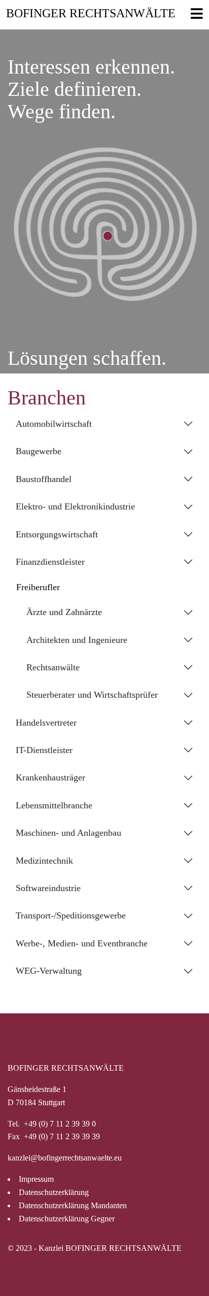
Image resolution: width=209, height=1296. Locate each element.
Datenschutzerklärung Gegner (67, 1218)
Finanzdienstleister (50, 562)
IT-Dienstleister (44, 750)
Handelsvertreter (46, 723)
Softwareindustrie (48, 888)
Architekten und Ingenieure (76, 640)
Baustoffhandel (44, 479)
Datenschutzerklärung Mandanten (73, 1205)
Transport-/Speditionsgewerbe (71, 915)
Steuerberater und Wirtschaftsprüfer (92, 695)
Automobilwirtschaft (54, 424)
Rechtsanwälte (53, 667)
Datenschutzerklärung (54, 1192)
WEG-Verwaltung (49, 971)
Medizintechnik (44, 861)
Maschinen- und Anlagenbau (68, 833)
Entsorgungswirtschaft (57, 534)
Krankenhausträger (50, 777)
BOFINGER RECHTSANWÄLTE (91, 13)
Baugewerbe (38, 451)
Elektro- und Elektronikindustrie (75, 506)
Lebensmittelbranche (54, 805)
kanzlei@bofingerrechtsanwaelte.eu (65, 1158)
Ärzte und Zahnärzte (64, 612)
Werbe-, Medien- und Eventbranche (82, 943)
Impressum (36, 1179)
